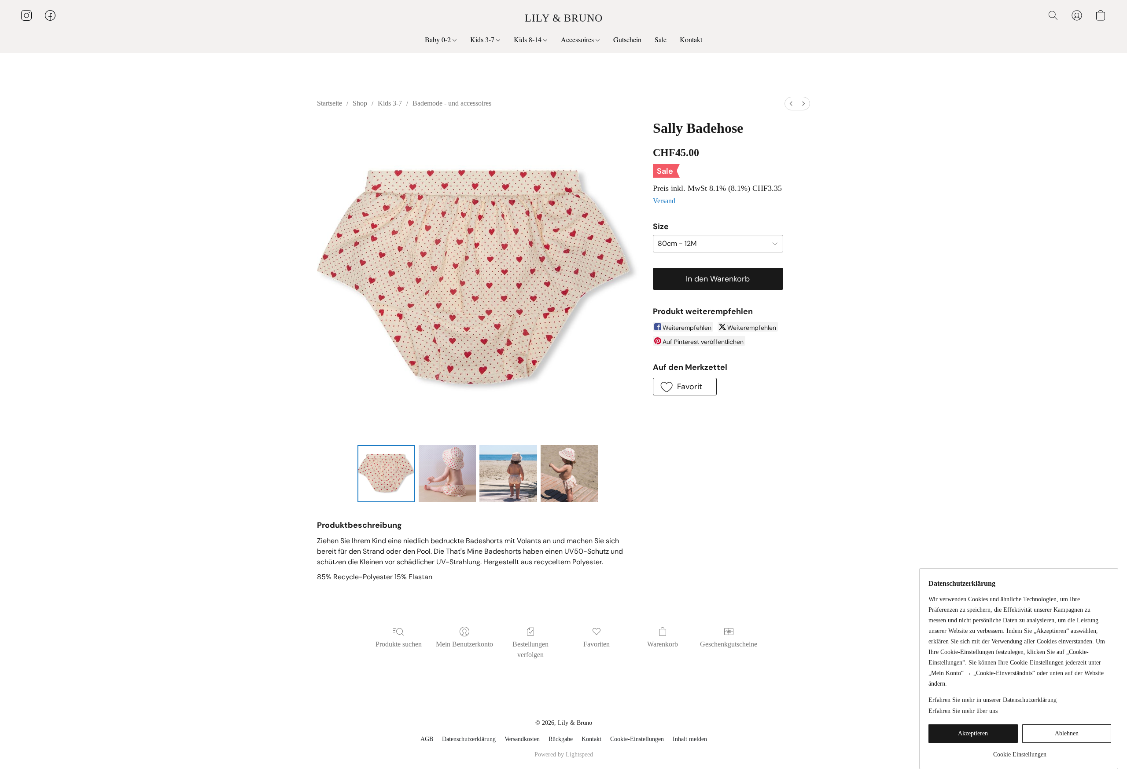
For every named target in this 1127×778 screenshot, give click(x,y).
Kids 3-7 (483, 39)
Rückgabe (561, 739)
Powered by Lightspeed (563, 754)
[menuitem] (791, 103)
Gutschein (627, 39)
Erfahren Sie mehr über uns (963, 711)
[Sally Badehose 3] (569, 473)
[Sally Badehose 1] (447, 473)
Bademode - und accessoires (451, 103)
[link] (1019, 751)
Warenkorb (662, 644)
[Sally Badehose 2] (508, 473)
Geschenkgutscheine (728, 644)
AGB (426, 739)
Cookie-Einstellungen (637, 739)
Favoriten (596, 644)
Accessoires (578, 39)
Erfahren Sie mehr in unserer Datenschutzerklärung (992, 700)
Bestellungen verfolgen (530, 649)
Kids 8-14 (528, 39)
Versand (664, 201)
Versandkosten (522, 739)
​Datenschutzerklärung (469, 739)
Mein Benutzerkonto (464, 644)
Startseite (329, 103)
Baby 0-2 (439, 39)
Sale (661, 39)
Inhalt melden (690, 739)
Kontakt (691, 39)
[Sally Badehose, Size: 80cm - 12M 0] (386, 473)
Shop (360, 103)
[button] (564, 18)
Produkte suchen (399, 644)
